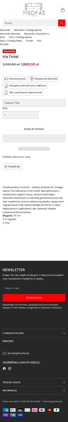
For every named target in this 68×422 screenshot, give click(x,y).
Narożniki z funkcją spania (28, 30)
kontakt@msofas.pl (18, 353)
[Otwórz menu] (4, 9)
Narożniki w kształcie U (36, 33)
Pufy (39, 40)
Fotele (29, 40)
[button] (34, 138)
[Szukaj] (61, 23)
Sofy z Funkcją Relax (11, 40)
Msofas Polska (33, 401)
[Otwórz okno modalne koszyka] (62, 9)
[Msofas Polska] (34, 10)
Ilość (5, 108)
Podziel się (14, 166)
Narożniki (5, 30)
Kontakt (4, 44)
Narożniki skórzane (10, 33)
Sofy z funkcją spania (20, 37)
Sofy (2, 37)
